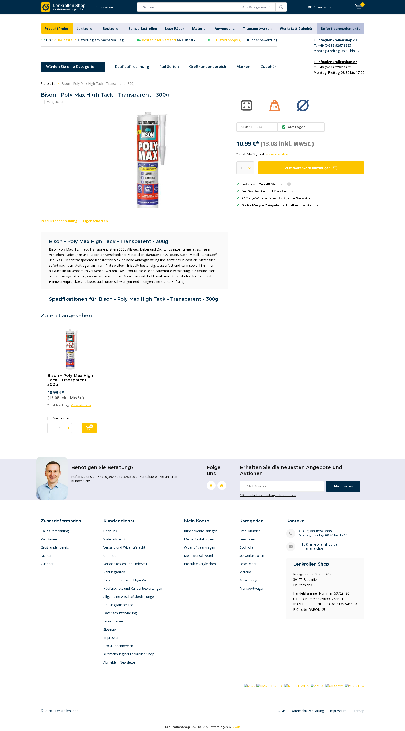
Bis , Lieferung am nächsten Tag (85, 40)
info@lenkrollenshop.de (318, 544)
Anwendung (225, 28)
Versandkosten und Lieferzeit (125, 564)
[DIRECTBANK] (296, 685)
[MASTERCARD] (269, 685)
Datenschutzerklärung (120, 613)
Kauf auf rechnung (132, 66)
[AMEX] (317, 685)
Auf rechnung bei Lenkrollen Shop (128, 654)
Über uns (110, 531)
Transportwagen (257, 28)
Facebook (211, 485)
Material (199, 28)
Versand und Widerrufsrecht (124, 547)
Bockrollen (111, 28)
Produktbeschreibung (59, 221)
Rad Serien (169, 66)
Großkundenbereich (207, 66)
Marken (243, 66)
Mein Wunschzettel (198, 555)
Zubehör (268, 66)
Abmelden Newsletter (119, 662)
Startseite (48, 83)
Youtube (222, 485)
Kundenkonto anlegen (200, 531)
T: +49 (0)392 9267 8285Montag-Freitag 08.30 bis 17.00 (339, 45)
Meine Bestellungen (199, 539)
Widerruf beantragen (199, 547)
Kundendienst (105, 7)
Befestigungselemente (340, 28)
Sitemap (109, 629)
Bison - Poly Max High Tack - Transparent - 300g (70, 380)
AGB (281, 711)
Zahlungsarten (114, 572)
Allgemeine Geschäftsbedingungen (129, 596)
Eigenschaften (95, 221)
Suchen (281, 7)
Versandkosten (277, 154)
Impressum (111, 637)
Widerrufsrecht (114, 539)
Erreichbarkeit (113, 621)
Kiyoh (236, 727)
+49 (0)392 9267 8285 (315, 531)
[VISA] (249, 685)
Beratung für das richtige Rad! (125, 580)
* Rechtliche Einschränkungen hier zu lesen (268, 495)
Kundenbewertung (246, 40)
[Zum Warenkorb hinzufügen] (89, 428)
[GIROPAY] (334, 685)
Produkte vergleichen (200, 564)
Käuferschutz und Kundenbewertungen (132, 588)
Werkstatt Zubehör (296, 28)
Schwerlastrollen (143, 28)
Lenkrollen (85, 28)
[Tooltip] (289, 184)
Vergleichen (61, 418)
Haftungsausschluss (118, 605)
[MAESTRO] (354, 685)
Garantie (109, 555)
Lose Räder (174, 28)
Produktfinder (56, 28)
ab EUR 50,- (168, 40)
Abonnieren (343, 486)
